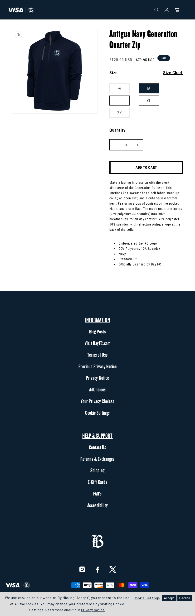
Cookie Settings (97, 412)
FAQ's (97, 493)
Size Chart (173, 72)
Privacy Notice (97, 378)
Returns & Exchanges (97, 459)
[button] (176, 10)
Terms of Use (97, 354)
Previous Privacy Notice (97, 366)
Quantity (117, 130)
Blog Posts (97, 331)
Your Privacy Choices (97, 401)
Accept (169, 598)
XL (148, 100)
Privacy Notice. (93, 610)
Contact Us (97, 447)
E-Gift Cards (97, 482)
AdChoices (97, 389)
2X (123, 114)
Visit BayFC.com (97, 343)
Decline (184, 598)
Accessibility (97, 505)
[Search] (156, 10)
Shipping (97, 470)
